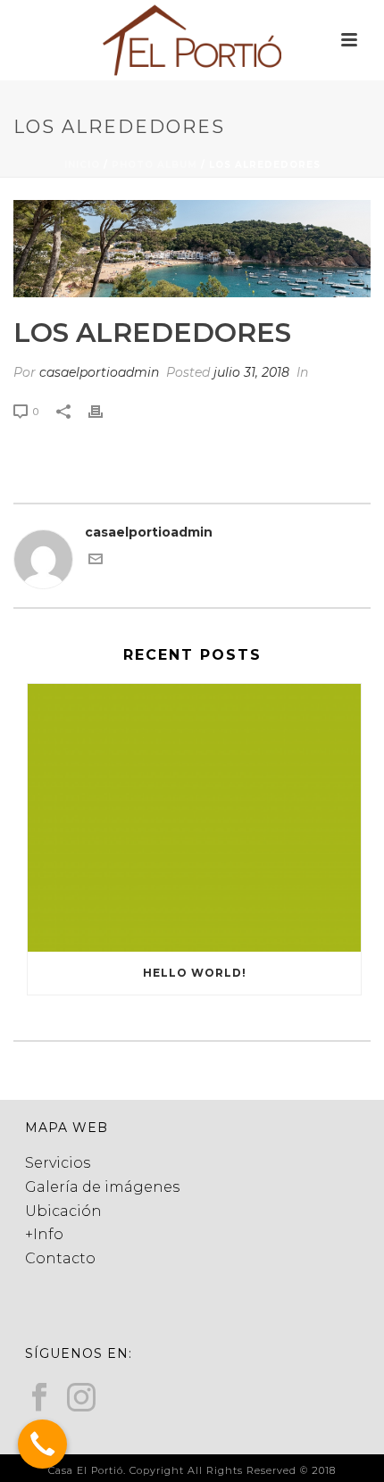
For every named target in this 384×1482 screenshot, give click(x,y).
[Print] (104, 411)
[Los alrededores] (192, 248)
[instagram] (81, 1398)
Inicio (82, 165)
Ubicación (63, 1211)
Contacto (60, 1258)
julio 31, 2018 (251, 372)
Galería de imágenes (102, 1186)
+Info (44, 1234)
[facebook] (39, 1398)
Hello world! (194, 972)
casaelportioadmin (99, 372)
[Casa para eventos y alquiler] (192, 40)
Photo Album (154, 165)
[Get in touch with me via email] (95, 562)
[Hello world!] (194, 818)
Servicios (57, 1162)
